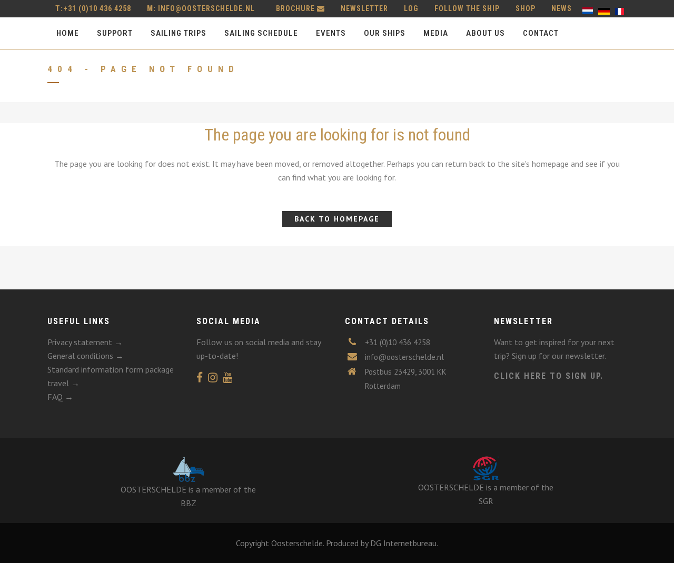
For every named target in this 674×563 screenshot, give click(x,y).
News (561, 8)
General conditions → (85, 355)
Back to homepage (337, 219)
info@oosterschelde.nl (206, 8)
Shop (526, 8)
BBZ (188, 503)
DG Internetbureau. (404, 543)
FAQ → (60, 396)
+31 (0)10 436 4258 (93, 8)
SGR (486, 501)
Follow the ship (467, 8)
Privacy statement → (85, 342)
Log (411, 8)
